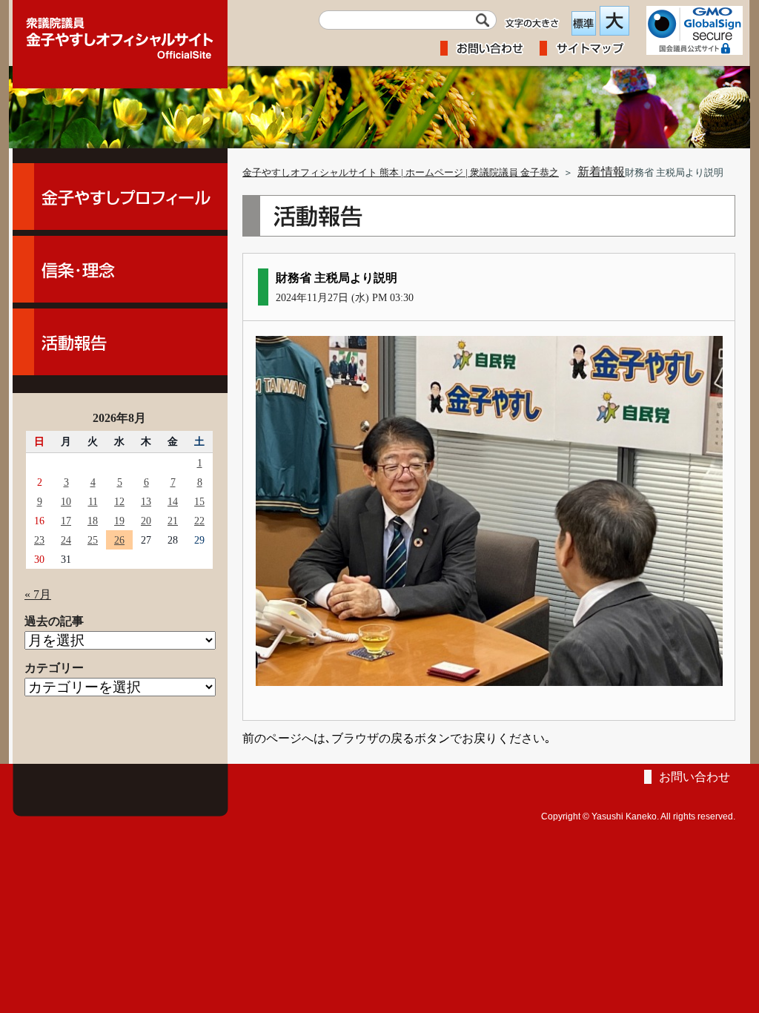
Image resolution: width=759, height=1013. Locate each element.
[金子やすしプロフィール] (120, 196)
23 (39, 540)
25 (92, 540)
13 (146, 501)
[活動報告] (120, 341)
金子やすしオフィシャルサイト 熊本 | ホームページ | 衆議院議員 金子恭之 (400, 173)
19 (119, 521)
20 (146, 521)
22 (199, 521)
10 (66, 501)
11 (93, 501)
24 (66, 540)
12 (119, 501)
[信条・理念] (120, 269)
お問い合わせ (694, 777)
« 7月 (37, 594)
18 (92, 521)
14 (173, 501)
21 (173, 521)
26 (119, 540)
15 (199, 501)
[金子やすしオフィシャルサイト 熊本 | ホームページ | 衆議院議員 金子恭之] (120, 33)
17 (66, 521)
